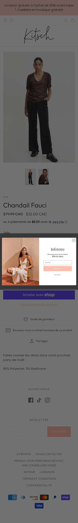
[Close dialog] (73, 240)
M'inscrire (57, 268)
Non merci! (57, 275)
